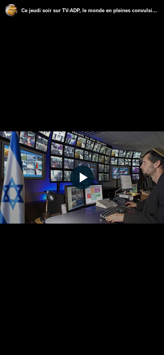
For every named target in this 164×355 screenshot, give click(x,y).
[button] (82, 177)
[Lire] (82, 177)
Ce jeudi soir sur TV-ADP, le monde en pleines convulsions (90, 10)
